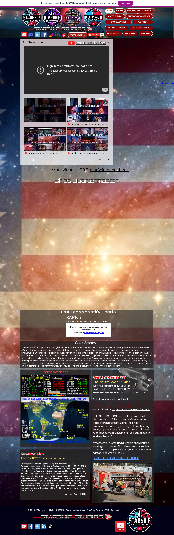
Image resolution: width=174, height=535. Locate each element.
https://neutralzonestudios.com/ (131, 409)
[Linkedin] (57, 34)
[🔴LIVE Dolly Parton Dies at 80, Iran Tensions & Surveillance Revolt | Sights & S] (66, 70)
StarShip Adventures (109, 169)
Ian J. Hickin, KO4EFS (53, 510)
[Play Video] (88, 112)
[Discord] (30, 34)
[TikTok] (50, 526)
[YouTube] (24, 34)
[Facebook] (44, 34)
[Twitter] (37, 34)
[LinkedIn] (43, 526)
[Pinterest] (64, 34)
